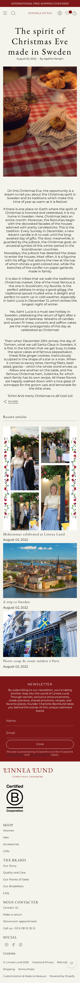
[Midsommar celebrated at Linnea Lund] (40, 478)
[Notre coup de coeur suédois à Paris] (40, 634)
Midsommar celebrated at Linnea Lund (34, 534)
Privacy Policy (15, 754)
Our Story (10, 866)
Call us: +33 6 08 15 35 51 (19, 928)
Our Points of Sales (16, 879)
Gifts (6, 851)
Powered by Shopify (62, 976)
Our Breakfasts (13, 886)
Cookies (9, 953)
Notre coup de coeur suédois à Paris (31, 661)
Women (8, 830)
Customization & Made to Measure (24, 976)
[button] (67, 13)
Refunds (62, 962)
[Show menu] (5, 13)
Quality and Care (14, 872)
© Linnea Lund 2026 (16, 962)
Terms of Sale (26, 969)
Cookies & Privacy (43, 962)
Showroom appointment (20, 921)
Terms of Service (40, 754)
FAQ (6, 893)
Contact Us (10, 907)
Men (6, 837)
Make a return (12, 914)
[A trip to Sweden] (40, 570)
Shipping (9, 969)
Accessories (11, 844)
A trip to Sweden (16, 602)
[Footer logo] (28, 772)
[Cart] (74, 13)
